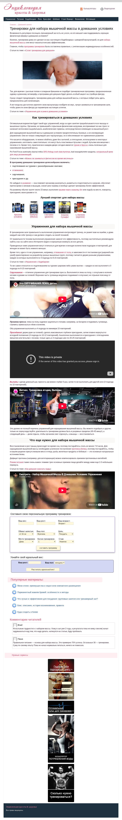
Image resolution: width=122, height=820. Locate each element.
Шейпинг (56, 19)
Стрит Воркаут (67, 19)
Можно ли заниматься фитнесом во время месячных (48, 158)
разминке (27, 183)
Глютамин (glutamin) (49, 216)
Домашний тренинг (25, 24)
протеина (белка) (79, 449)
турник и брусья (81, 145)
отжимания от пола (62, 252)
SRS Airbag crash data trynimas (56, 152)
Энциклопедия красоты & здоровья (21, 807)
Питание (20, 19)
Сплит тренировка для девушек (39, 50)
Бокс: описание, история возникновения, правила (40, 605)
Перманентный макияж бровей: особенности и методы (43, 592)
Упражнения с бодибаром (36, 262)
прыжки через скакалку (68, 190)
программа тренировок (34, 46)
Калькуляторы (90, 9)
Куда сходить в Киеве (27, 612)
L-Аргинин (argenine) (80, 216)
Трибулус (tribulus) (34, 216)
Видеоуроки (109, 9)
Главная (13, 24)
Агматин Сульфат (65, 216)
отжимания (17, 170)
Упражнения (10, 19)
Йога (40, 19)
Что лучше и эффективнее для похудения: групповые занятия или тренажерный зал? (57, 599)
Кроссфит (47, 19)
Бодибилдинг (30, 19)
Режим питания (17, 462)
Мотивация (90, 19)
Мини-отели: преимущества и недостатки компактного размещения (49, 586)
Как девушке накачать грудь (37, 469)
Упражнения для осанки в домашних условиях (46, 111)
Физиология (79, 19)
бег (81, 190)
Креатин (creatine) (18, 216)
